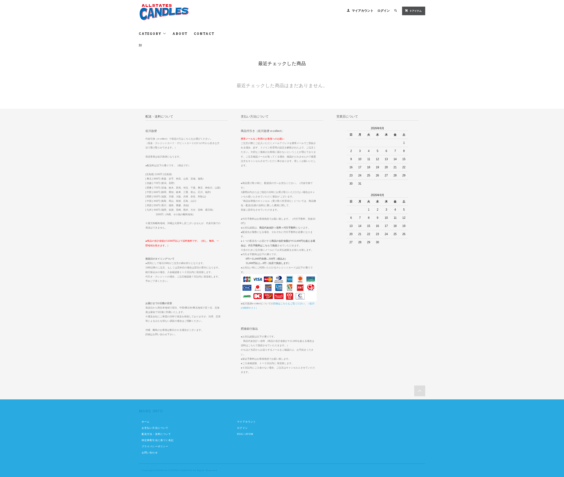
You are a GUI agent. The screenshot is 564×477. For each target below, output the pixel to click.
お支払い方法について (155, 427)
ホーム (146, 421)
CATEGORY (151, 34)
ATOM (249, 434)
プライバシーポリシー (155, 446)
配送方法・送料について (156, 434)
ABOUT (180, 34)
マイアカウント (362, 10)
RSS (240, 434)
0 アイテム (416, 10)
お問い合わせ (150, 452)
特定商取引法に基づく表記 (158, 440)
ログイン (383, 10)
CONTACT (204, 34)
